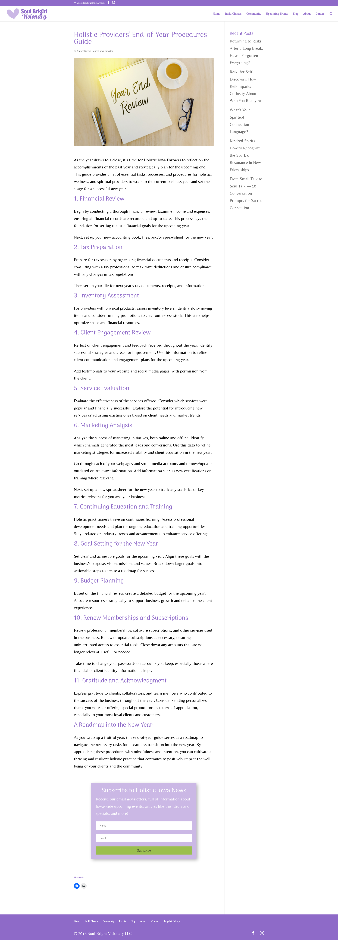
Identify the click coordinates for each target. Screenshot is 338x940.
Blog (295, 13)
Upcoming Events (277, 13)
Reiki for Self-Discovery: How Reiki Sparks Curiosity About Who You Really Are (247, 86)
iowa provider (106, 51)
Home (216, 13)
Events (122, 921)
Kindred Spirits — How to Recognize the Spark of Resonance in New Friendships (245, 155)
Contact (320, 13)
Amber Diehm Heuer (87, 51)
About (307, 13)
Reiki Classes (233, 13)
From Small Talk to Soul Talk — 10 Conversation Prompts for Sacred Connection (246, 193)
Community (253, 13)
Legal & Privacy (172, 921)
